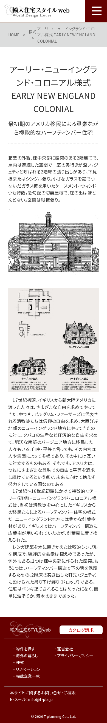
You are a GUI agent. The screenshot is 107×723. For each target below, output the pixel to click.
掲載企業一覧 (28, 676)
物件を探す (25, 648)
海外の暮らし (27, 655)
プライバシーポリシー (75, 655)
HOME (14, 34)
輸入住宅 (30, 629)
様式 (32, 31)
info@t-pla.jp (40, 699)
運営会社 (65, 648)
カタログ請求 (81, 630)
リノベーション (28, 669)
